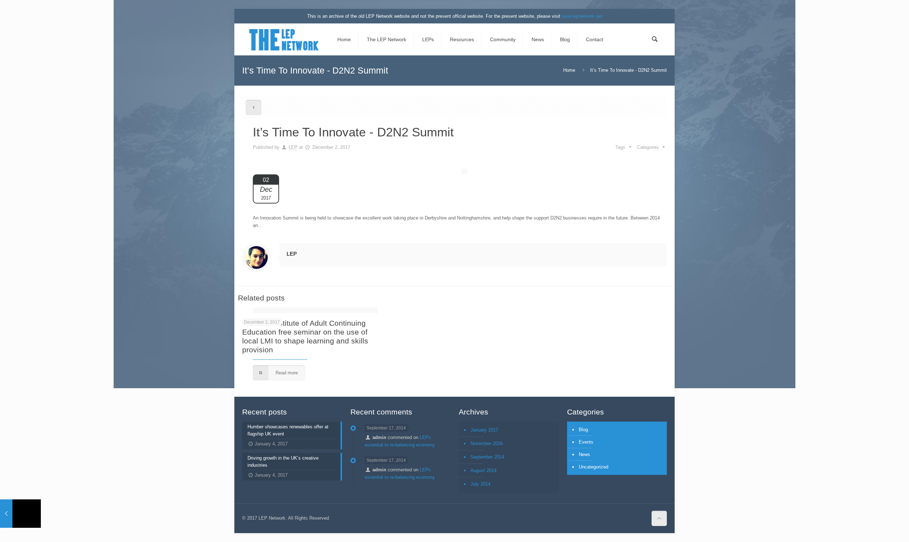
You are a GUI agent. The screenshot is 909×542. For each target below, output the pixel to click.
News (584, 454)
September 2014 (487, 457)
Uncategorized (593, 467)
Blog (583, 429)
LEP (293, 147)
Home (569, 70)
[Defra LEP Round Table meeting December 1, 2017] (20, 513)
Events (586, 442)
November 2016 (486, 443)
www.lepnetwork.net (582, 16)
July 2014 (480, 484)
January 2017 (484, 430)
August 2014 (483, 470)
